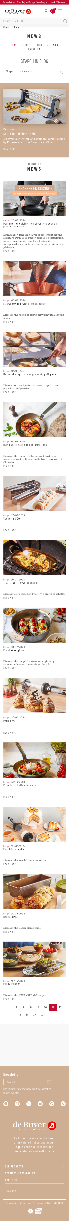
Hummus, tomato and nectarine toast (25, 444)
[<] (8, 1007)
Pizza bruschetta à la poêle (19, 785)
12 (60, 1007)
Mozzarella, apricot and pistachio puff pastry (30, 374)
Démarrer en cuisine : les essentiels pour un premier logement (30, 225)
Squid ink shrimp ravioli (20, 134)
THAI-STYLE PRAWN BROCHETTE (21, 582)
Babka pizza (10, 916)
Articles (52, 45)
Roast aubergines (13, 650)
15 (34, 1014)
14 (27, 1014)
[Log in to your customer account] (46, 11)
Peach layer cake (13, 849)
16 (42, 1014)
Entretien (34, 48)
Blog (13, 45)
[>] (49, 1014)
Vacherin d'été (12, 518)
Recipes (26, 45)
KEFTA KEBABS (12, 984)
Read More (9, 149)
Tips (39, 45)
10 (45, 1007)
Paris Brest (10, 720)
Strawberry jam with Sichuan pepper (25, 303)
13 (20, 1014)
